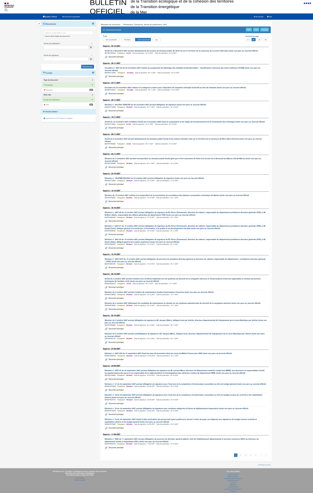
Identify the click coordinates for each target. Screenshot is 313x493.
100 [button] (265, 40)
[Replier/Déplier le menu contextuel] (39, 24)
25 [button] (253, 40)
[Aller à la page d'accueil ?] (310, 3)
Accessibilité (80, 478)
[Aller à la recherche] (309, 3)
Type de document (51, 80)
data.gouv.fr (233, 485)
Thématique (48, 85)
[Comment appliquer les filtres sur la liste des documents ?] (93, 73)
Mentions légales (79, 480)
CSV (256, 30)
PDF (248, 30)
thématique (127, 40)
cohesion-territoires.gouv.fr (233, 489)
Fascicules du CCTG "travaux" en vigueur (59, 118)
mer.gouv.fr (233, 491)
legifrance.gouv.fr (233, 476)
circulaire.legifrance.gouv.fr (233, 478)
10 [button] (248, 40)
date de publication (111, 40)
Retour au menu (265, 465)
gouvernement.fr (233, 480)
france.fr (233, 483)
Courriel (264, 30)
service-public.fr (233, 474)
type (156, 40)
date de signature (143, 40)
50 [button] (259, 40)
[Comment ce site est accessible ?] (305, 3)
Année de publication (52, 99)
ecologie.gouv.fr (233, 487)
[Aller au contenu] (307, 3)
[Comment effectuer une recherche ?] (93, 24)
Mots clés (47, 94)
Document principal (115, 56)
